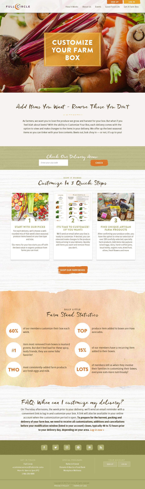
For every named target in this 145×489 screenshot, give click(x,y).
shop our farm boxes (72, 270)
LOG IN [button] (124, 464)
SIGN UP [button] (110, 464)
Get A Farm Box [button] (131, 6)
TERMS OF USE (80, 486)
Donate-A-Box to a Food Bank (72, 467)
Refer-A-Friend (72, 464)
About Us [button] (86, 6)
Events (98, 6)
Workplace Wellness (72, 470)
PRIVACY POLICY (61, 486)
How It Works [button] (72, 6)
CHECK (99, 163)
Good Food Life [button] (112, 6)
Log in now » (97, 429)
